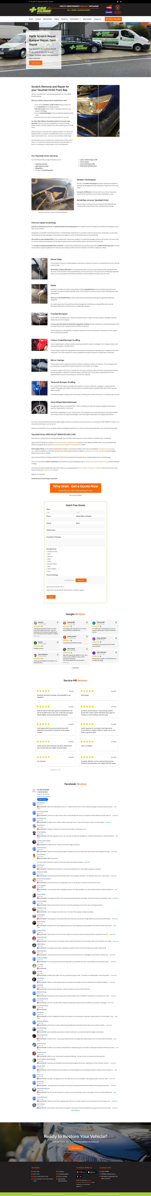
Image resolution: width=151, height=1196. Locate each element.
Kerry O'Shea (41, 922)
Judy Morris (40, 865)
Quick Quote (87, 19)
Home (31, 19)
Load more (75, 668)
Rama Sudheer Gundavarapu (46, 1059)
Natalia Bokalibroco (43, 1088)
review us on (42, 799)
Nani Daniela (41, 854)
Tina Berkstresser (42, 999)
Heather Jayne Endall (43, 841)
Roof (49, 559)
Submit (51, 597)
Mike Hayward (41, 951)
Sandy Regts (41, 915)
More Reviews (75, 1110)
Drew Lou (40, 1075)
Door (49, 566)
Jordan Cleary (41, 930)
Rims (49, 571)
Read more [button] (37, 636)
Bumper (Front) (52, 551)
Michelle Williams (42, 1021)
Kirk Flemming (41, 1028)
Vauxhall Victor (48, 470)
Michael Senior (41, 847)
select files (81, 580)
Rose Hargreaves (42, 1035)
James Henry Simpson (44, 879)
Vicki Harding (41, 1043)
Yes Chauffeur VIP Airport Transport (90, 468)
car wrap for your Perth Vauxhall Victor (95, 461)
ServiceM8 (58, 769)
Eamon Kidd (41, 1066)
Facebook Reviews (86, 1182)
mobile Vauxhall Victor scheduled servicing (66, 442)
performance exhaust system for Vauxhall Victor (66, 444)
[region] (75, 49)
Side (49, 554)
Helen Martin (41, 944)
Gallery (56, 19)
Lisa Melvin (40, 978)
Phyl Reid (40, 985)
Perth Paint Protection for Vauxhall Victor (73, 457)
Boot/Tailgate (52, 569)
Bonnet (50, 556)
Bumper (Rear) (52, 564)
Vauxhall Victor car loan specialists (95, 451)
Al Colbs (39, 971)
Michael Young (41, 992)
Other (49, 561)
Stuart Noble (41, 894)
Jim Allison (40, 1012)
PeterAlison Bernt (42, 1006)
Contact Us (97, 19)
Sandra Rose (41, 803)
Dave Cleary (41, 1104)
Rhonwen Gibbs (42, 872)
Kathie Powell (41, 1052)
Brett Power (41, 825)
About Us (64, 19)
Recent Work (47, 19)
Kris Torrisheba (42, 901)
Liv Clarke (40, 964)
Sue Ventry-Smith (42, 811)
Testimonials (74, 19)
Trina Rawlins (41, 832)
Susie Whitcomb (42, 1097)
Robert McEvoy (41, 937)
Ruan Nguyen (41, 885)
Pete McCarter (41, 818)
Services (38, 19)
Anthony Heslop (42, 958)
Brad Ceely (40, 1081)
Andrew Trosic (41, 908)
